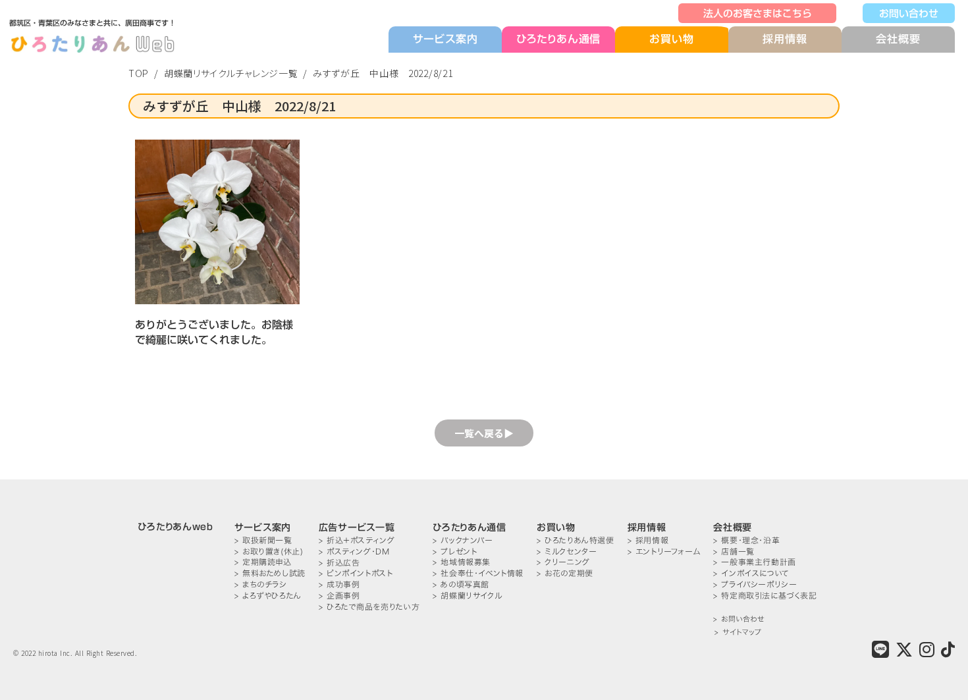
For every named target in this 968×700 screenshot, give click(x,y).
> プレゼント (455, 551)
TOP (138, 73)
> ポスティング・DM (354, 551)
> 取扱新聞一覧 (263, 540)
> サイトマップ (737, 632)
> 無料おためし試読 (270, 573)
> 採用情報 (648, 540)
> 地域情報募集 (462, 562)
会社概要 (898, 38)
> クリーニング (563, 562)
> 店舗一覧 (734, 551)
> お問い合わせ (738, 619)
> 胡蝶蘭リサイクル (467, 595)
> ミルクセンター (567, 551)
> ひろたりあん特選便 (575, 540)
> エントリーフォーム (664, 551)
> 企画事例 (339, 595)
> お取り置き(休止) (269, 551)
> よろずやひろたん (268, 595)
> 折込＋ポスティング (357, 540)
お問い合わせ (908, 13)
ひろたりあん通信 (558, 38)
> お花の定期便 (565, 573)
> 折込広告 (339, 562)
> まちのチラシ (260, 584)
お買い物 (671, 39)
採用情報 (785, 38)
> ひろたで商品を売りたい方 (369, 606)
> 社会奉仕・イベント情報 (478, 573)
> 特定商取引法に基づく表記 (765, 595)
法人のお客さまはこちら (757, 13)
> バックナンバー (463, 540)
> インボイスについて (751, 573)
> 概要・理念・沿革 (746, 540)
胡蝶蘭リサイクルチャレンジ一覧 (231, 73)
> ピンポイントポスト (356, 573)
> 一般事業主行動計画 (754, 562)
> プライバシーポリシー (755, 584)
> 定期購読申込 (263, 562)
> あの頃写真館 (461, 584)
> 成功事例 (339, 584)
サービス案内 (445, 38)
